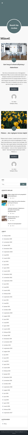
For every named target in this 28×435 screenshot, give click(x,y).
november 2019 (8, 342)
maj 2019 (6, 361)
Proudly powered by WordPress (7, 431)
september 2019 (8, 348)
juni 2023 (6, 264)
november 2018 (8, 380)
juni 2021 (6, 300)
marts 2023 (7, 271)
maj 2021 (6, 303)
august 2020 (7, 316)
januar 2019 (7, 374)
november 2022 (8, 277)
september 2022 (8, 280)
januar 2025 (7, 245)
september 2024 (8, 251)
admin (12, 198)
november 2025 (8, 242)
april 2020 (6, 325)
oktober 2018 (7, 383)
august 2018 (7, 390)
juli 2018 (6, 393)
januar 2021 (7, 306)
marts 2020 (7, 329)
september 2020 (8, 313)
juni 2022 (6, 284)
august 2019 (7, 351)
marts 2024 (7, 258)
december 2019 (8, 338)
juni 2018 (6, 396)
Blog (16, 103)
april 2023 (6, 268)
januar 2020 (7, 335)
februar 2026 (7, 235)
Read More (14, 89)
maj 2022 (6, 287)
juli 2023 (6, 261)
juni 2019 (6, 358)
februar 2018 (7, 409)
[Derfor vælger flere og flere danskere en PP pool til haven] (4, 203)
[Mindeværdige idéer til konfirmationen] (4, 218)
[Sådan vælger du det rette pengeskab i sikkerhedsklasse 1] (4, 196)
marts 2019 (7, 367)
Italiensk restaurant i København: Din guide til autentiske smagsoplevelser (16, 210)
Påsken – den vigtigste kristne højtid (14, 133)
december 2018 (8, 377)
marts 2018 (7, 406)
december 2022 (8, 274)
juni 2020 (6, 319)
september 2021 (8, 297)
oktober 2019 (7, 345)
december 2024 (8, 248)
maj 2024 (6, 255)
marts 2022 (7, 290)
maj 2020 (6, 322)
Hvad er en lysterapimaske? (14, 223)
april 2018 (6, 403)
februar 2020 (7, 332)
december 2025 (8, 239)
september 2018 (8, 387)
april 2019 (6, 364)
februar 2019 (7, 371)
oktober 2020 (7, 309)
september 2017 (8, 412)
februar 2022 (7, 293)
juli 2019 (6, 354)
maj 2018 (6, 400)
